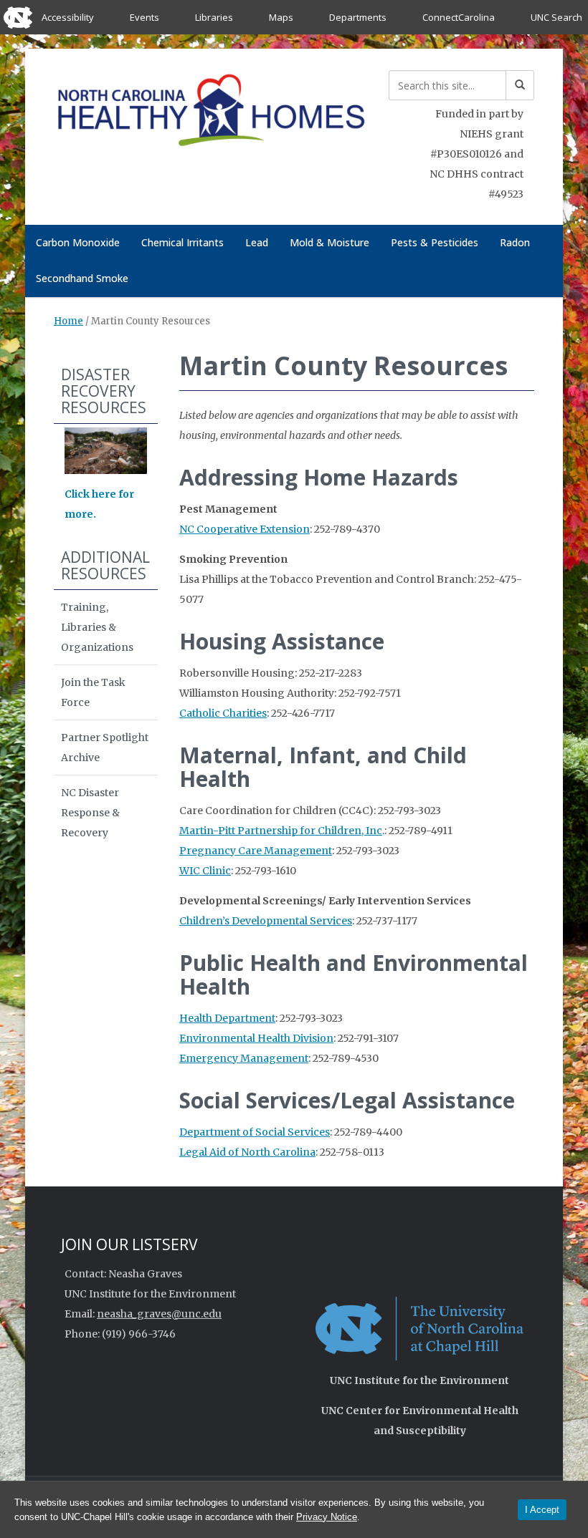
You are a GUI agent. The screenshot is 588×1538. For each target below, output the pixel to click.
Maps (281, 17)
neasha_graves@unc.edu (159, 1313)
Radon (515, 242)
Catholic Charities (223, 713)
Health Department (227, 1018)
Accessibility (68, 17)
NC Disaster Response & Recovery (90, 812)
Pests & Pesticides (434, 242)
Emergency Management (243, 1058)
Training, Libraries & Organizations (97, 627)
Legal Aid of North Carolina (247, 1152)
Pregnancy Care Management (255, 850)
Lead (256, 242)
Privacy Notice (326, 1517)
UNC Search (556, 17)
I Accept (542, 1509)
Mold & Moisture (329, 242)
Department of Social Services (254, 1132)
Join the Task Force (93, 692)
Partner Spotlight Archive (104, 747)
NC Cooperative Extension (244, 529)
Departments (358, 17)
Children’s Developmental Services (265, 920)
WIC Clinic (205, 870)
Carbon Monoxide (78, 242)
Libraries (214, 17)
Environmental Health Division (256, 1038)
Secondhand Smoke (82, 278)
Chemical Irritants (182, 242)
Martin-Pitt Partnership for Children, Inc (280, 830)
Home (68, 321)
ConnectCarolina (458, 17)
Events (144, 17)
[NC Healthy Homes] (210, 112)
